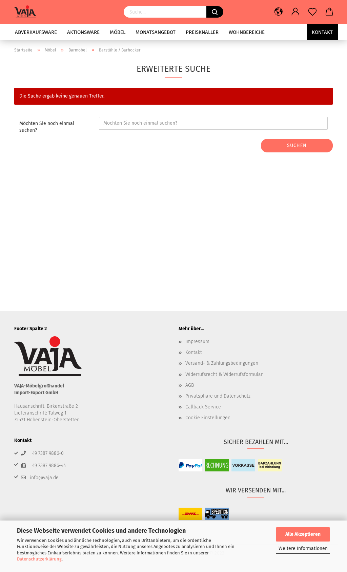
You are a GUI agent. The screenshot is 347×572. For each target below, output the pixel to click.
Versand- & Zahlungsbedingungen (221, 363)
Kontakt (322, 32)
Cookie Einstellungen (207, 418)
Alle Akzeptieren (303, 534)
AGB (189, 385)
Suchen (297, 145)
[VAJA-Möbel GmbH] (27, 12)
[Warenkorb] (329, 12)
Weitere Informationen (303, 548)
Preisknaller (202, 32)
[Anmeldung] (295, 12)
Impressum (197, 341)
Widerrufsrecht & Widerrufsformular (224, 374)
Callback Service (203, 407)
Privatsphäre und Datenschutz (217, 396)
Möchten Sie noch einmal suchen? (46, 127)
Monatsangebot (156, 32)
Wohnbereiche (247, 32)
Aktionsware (83, 32)
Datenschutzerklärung (39, 559)
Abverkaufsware (36, 32)
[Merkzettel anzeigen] (312, 12)
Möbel (117, 32)
